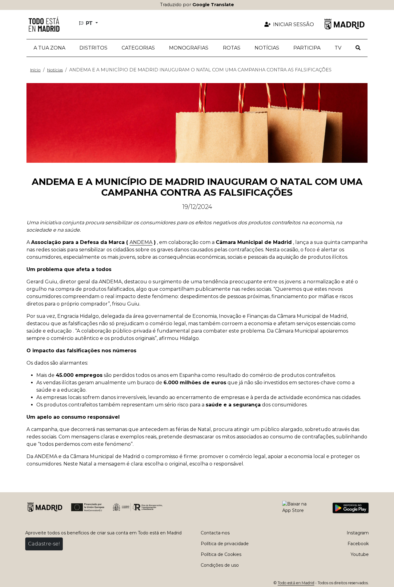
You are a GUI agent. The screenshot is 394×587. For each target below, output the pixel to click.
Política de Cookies (221, 554)
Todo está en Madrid (296, 583)
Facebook (358, 543)
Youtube (360, 554)
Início (35, 69)
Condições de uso (220, 565)
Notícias (55, 69)
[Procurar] (358, 48)
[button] (93, 48)
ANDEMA (141, 242)
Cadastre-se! (44, 544)
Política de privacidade (225, 543)
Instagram (358, 533)
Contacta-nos (215, 533)
